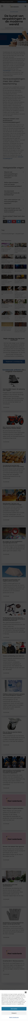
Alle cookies (14, 1008)
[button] (25, 992)
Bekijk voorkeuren (14, 1017)
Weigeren (14, 1013)
